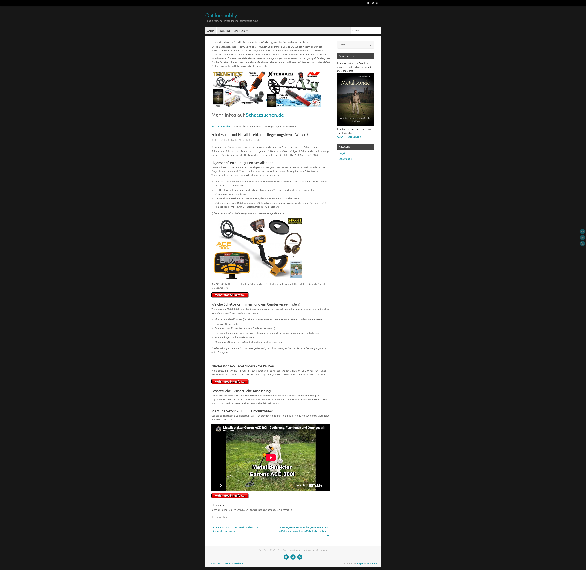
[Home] (212, 126)
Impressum (215, 563)
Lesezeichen (221, 517)
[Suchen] (378, 30)
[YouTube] (368, 3)
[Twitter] (373, 3)
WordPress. (372, 563)
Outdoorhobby (221, 15)
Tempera (360, 563)
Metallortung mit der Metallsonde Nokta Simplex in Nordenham (235, 529)
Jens (217, 140)
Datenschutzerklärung (234, 563)
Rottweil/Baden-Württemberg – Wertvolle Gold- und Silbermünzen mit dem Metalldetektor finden (303, 529)
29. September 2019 (234, 140)
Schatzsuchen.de (265, 115)
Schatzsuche (224, 126)
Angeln (342, 153)
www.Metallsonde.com (349, 136)
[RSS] (377, 3)
